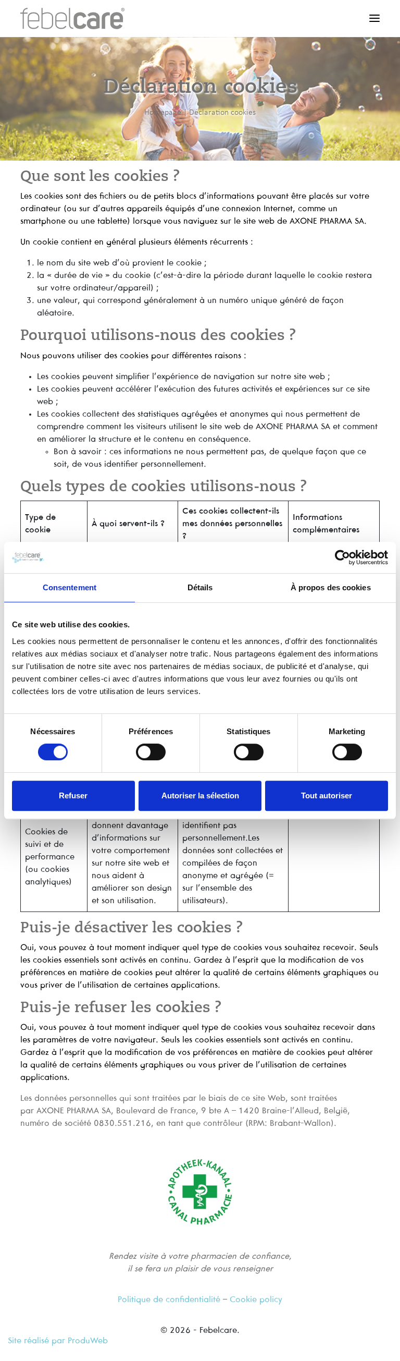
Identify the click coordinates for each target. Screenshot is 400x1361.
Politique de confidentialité (169, 1300)
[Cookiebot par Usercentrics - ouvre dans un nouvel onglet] (342, 557)
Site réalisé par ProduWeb (58, 1341)
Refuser (73, 795)
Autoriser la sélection (200, 795)
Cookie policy (256, 1300)
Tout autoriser (326, 795)
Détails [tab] (200, 587)
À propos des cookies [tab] (331, 587)
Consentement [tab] (69, 587)
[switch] (151, 752)
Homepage (162, 112)
